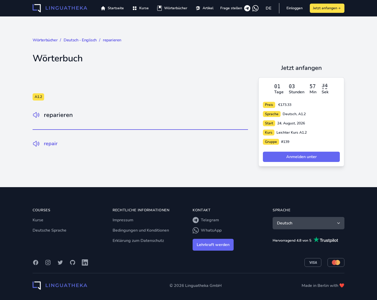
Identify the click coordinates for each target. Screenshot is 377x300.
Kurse (38, 220)
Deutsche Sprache (49, 230)
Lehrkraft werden (213, 245)
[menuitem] (140, 8)
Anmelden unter (301, 157)
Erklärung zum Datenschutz (138, 240)
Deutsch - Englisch (80, 40)
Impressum (123, 220)
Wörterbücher (45, 40)
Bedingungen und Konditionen (141, 230)
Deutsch (284, 223)
